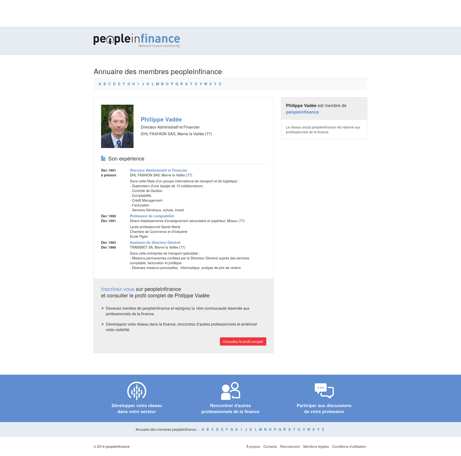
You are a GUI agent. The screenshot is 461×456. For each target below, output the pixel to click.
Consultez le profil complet (243, 341)
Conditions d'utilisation (349, 446)
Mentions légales (316, 446)
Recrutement (290, 446)
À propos (253, 446)
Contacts (270, 446)
